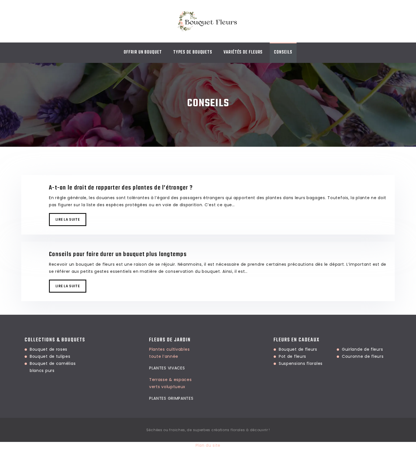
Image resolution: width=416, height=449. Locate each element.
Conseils (283, 52)
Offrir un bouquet (143, 52)
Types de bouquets (192, 52)
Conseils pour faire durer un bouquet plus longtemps (118, 254)
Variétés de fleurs (243, 52)
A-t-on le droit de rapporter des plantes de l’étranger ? (121, 188)
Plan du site (208, 445)
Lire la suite (67, 219)
